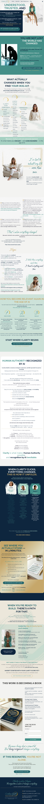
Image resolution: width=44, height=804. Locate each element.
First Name (27, 728)
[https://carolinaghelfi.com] (5, 1)
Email (26, 733)
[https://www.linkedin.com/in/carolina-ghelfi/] (42, 1)
